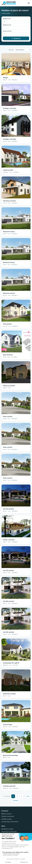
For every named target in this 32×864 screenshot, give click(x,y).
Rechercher (17, 38)
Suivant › (16, 800)
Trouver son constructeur (9, 831)
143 (28, 796)
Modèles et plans (6, 819)
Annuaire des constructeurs (9, 821)
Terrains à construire (7, 816)
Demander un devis (7, 829)
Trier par (11, 49)
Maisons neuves (6, 813)
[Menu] (29, 3)
